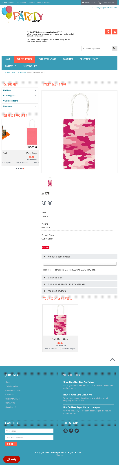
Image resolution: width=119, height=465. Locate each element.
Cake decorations (10, 100)
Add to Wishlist (10, 162)
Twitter (77, 431)
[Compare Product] (108, 31)
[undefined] (79, 169)
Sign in (31, 2)
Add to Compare (29, 162)
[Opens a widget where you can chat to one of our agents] (11, 459)
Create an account (43, 2)
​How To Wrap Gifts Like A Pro (77, 394)
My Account (21, 2)
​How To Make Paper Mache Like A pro (81, 407)
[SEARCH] (114, 48)
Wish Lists (90, 2)
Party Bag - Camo (60, 339)
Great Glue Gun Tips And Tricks (78, 382)
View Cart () (108, 2)
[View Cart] (114, 31)
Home (7, 72)
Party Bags (20, 153)
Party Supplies (19, 72)
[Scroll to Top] (113, 360)
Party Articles (71, 375)
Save (47, 247)
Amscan (46, 193)
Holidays (7, 90)
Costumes (7, 106)
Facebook (71, 431)
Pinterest (65, 431)
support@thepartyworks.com (104, 7)
